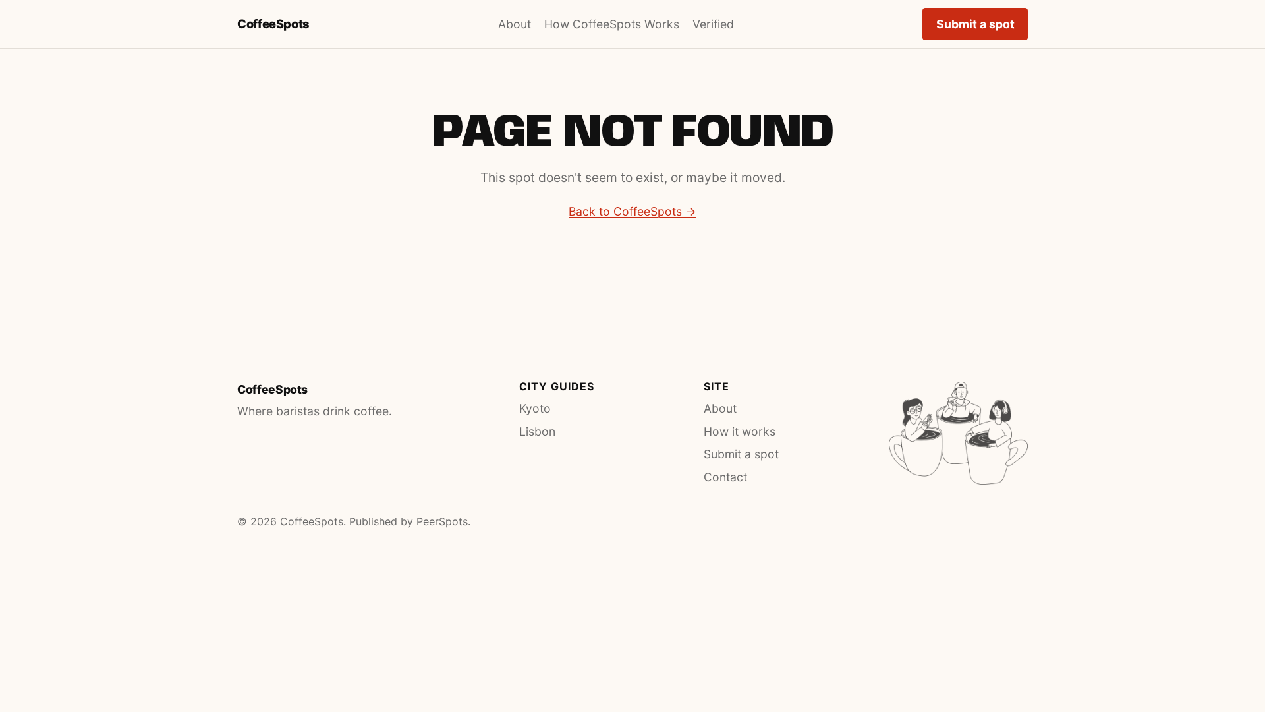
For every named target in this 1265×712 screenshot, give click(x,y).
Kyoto (535, 408)
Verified (713, 24)
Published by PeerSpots (408, 521)
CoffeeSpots (273, 23)
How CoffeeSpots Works (611, 24)
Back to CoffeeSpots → (632, 211)
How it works (739, 431)
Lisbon (537, 431)
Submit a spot (975, 24)
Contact (725, 477)
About (514, 24)
